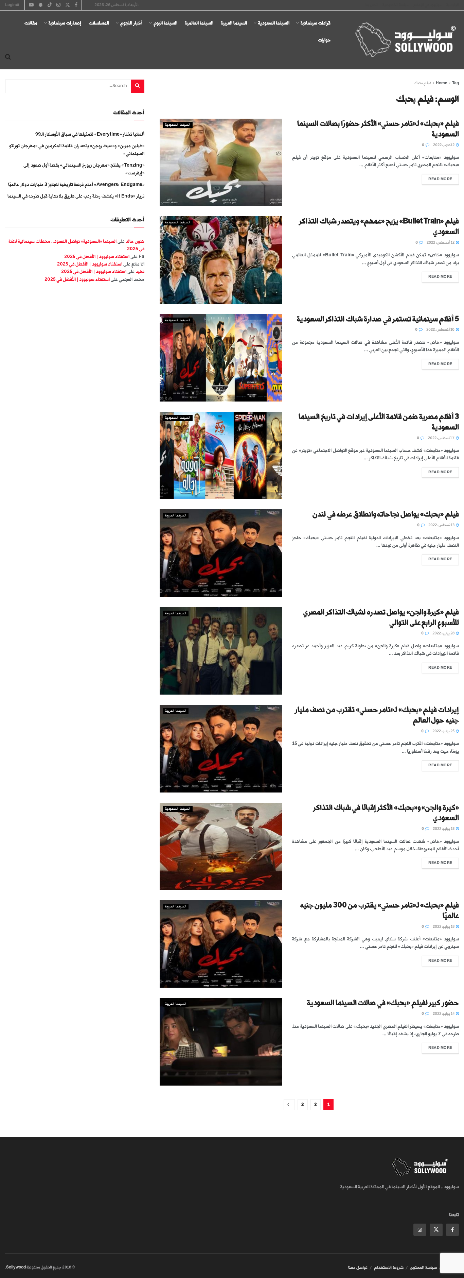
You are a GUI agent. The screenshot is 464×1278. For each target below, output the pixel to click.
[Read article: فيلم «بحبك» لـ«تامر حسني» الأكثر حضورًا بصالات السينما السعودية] (221, 162)
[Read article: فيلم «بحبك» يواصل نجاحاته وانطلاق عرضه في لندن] (221, 553)
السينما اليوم (165, 22)
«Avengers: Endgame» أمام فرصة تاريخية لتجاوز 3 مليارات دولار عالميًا (76, 184)
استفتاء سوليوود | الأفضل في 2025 (96, 256)
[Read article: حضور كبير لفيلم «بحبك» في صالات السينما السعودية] (221, 1041)
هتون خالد (135, 241)
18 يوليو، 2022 (444, 829)
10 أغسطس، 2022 (440, 330)
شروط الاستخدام (389, 1267)
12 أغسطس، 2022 (441, 243)
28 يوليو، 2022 (443, 633)
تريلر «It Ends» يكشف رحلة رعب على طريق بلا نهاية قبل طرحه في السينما (75, 196)
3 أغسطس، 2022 (441, 525)
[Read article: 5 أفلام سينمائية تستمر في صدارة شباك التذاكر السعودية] (221, 358)
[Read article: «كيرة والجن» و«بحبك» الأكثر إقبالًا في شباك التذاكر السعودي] (221, 846)
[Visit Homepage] (399, 40)
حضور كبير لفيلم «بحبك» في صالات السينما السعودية (383, 1003)
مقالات (30, 22)
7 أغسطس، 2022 (441, 438)
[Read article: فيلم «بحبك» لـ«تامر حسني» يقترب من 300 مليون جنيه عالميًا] (221, 944)
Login (10, 5)
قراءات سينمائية (316, 22)
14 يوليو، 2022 (444, 1014)
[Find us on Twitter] (436, 1230)
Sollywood (16, 1267)
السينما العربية (234, 22)
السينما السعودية (273, 22)
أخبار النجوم (131, 22)
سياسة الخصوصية (395, 5)
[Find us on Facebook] (452, 1230)
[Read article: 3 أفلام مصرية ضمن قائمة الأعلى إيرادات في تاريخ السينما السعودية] (221, 455)
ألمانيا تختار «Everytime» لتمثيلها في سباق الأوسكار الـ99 (89, 134)
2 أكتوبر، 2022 (444, 145)
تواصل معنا (358, 1267)
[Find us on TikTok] (50, 5)
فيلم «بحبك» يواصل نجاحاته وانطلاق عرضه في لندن (386, 514)
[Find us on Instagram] (419, 1230)
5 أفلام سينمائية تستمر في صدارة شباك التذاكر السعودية (378, 319)
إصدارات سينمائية (65, 22)
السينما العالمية (199, 22)
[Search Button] (8, 57)
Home (441, 83)
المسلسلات (99, 22)
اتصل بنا (371, 5)
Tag (455, 83)
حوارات (324, 39)
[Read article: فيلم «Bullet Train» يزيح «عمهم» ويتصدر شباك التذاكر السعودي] (221, 260)
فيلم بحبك (422, 83)
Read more (437, 177)
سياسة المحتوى (423, 1267)
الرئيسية (452, 5)
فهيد (140, 271)
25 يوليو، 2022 (443, 731)
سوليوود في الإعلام (427, 5)
